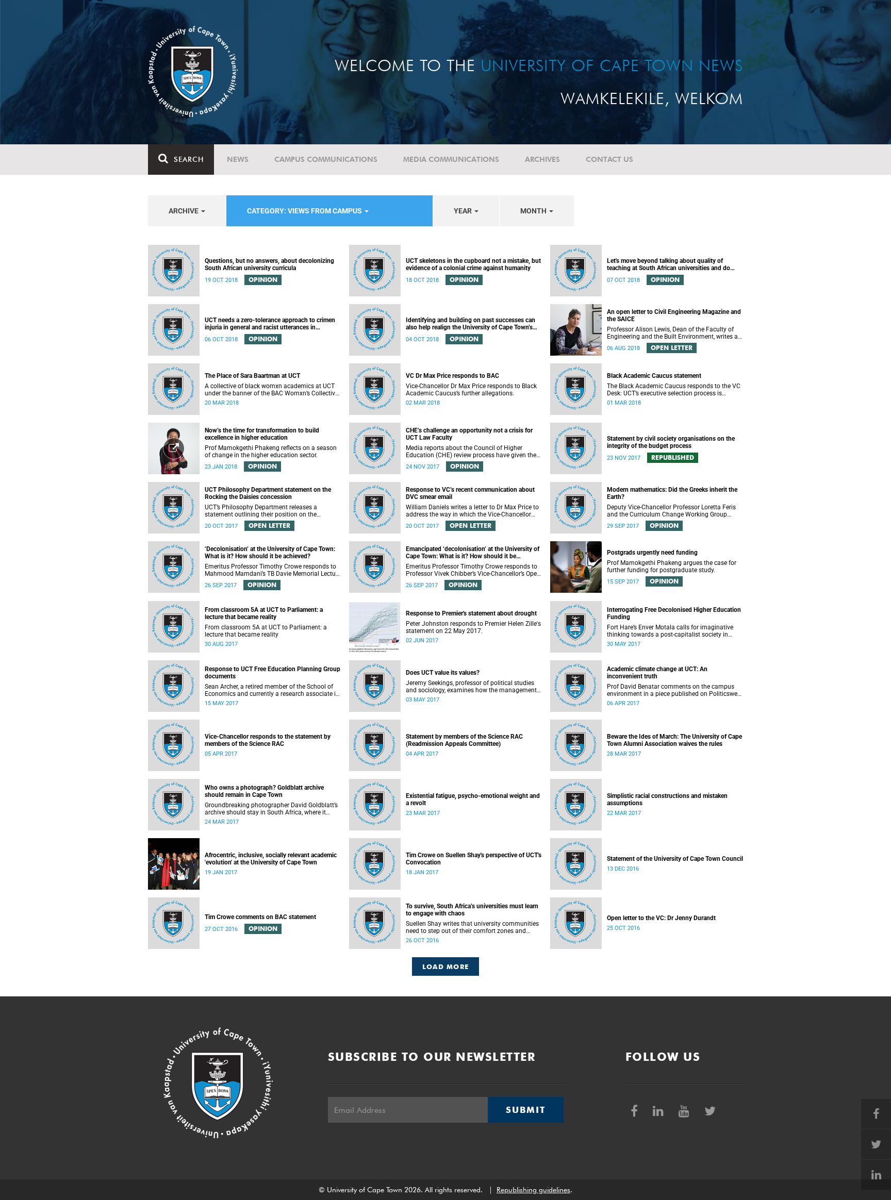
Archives (542, 159)
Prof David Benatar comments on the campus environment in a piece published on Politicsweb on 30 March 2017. (674, 690)
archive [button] (184, 211)
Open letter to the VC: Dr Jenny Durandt (661, 918)
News (238, 159)
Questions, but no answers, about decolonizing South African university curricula (269, 264)
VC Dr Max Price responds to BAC (452, 375)
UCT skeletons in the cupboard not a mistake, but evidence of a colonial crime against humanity (473, 264)
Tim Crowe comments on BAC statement (260, 917)
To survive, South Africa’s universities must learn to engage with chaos (472, 910)
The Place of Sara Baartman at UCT (252, 375)
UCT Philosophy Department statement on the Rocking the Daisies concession (268, 493)
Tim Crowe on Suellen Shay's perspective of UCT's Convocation (473, 859)
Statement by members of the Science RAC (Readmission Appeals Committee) (464, 740)
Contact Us (609, 159)
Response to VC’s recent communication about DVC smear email (470, 493)
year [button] (463, 211)
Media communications (451, 159)
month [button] (534, 211)
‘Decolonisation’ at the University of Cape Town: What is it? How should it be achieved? (270, 552)
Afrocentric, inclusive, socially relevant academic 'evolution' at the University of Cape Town (271, 859)
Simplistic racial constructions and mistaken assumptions (667, 799)
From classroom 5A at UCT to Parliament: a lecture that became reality (264, 613)
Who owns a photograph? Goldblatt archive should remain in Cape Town (264, 791)
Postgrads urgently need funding (652, 552)
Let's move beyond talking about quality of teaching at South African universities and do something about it (668, 264)
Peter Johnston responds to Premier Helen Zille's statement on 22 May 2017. (473, 627)
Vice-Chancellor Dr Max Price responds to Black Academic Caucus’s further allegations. (471, 389)
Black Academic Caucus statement (654, 375)
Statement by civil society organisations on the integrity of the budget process (671, 442)
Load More (445, 966)
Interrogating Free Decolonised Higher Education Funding (674, 613)
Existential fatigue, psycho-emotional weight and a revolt (473, 799)
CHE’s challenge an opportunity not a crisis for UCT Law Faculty (469, 434)
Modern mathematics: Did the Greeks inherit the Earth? (672, 493)
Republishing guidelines (533, 1190)
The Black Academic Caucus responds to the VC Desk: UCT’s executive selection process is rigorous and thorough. (673, 389)
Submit (525, 1110)
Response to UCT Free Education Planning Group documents (272, 672)
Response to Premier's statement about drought (471, 613)
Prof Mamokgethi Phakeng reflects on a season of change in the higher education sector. (271, 451)
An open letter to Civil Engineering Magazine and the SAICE (674, 315)
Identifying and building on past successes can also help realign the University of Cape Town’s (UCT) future (470, 323)
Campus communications (325, 159)
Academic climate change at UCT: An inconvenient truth (657, 672)
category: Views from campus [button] (305, 211)
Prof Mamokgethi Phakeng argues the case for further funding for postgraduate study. (671, 566)
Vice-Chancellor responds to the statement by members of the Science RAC (268, 740)
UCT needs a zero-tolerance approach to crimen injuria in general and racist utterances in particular (270, 323)
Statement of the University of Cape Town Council (675, 858)
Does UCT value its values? (443, 672)
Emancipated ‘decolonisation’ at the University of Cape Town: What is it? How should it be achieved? (472, 552)
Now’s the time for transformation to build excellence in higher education (262, 434)
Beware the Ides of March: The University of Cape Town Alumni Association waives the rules (674, 740)
